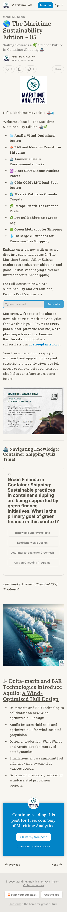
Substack (15, 904)
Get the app (51, 894)
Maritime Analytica (23, 56)
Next (55, 864)
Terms (56, 881)
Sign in (59, 5)
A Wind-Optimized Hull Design (31, 696)
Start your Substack (23, 894)
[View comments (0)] (19, 69)
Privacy (45, 881)
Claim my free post (33, 837)
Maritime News (14, 16)
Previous (14, 864)
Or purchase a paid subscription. (33, 846)
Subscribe (45, 5)
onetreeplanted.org (44, 344)
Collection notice (33, 885)
